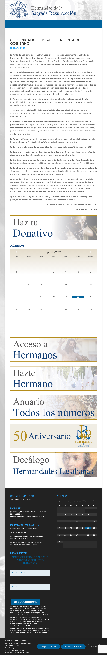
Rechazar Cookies (73, 646)
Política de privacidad (38, 632)
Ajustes (94, 646)
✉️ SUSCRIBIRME (25, 602)
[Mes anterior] (16, 252)
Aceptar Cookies (48, 646)
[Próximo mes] (90, 252)
